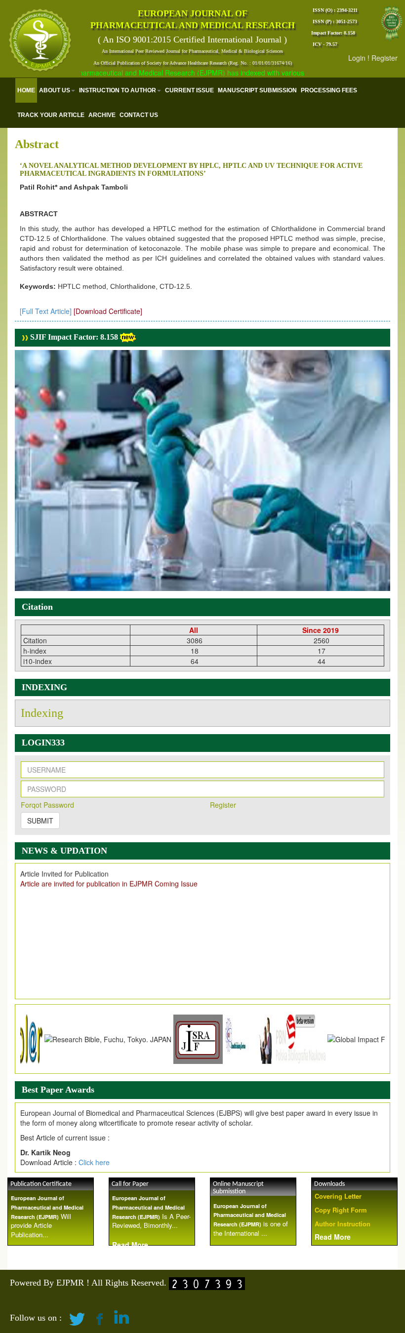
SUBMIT (40, 820)
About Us (54, 90)
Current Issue (189, 90)
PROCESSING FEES (329, 90)
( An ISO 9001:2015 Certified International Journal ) (192, 39)
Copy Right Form (341, 1210)
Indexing (42, 712)
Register (384, 58)
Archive (102, 115)
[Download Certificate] (108, 311)
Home (26, 90)
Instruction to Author (117, 90)
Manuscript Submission (257, 90)
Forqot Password (47, 805)
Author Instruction (342, 1223)
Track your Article (50, 115)
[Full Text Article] (46, 311)
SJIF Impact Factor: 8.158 (73, 337)
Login (356, 58)
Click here (94, 1162)
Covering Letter (338, 1196)
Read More (333, 1237)
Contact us (139, 115)
